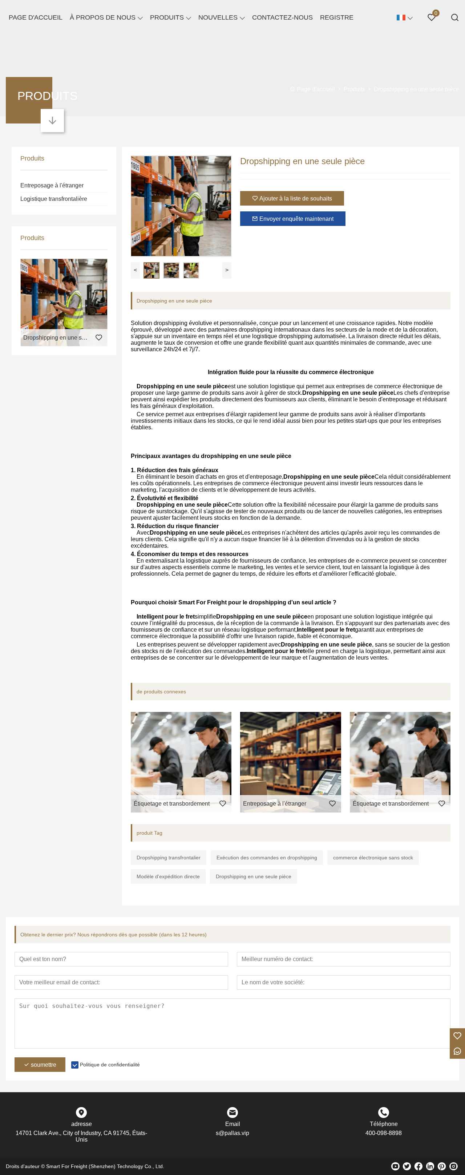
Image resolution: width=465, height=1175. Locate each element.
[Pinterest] (441, 1166)
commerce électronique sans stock (373, 857)
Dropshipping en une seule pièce (253, 876)
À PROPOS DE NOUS (103, 17)
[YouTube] (395, 1166)
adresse (81, 1124)
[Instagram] (453, 1166)
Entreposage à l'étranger (52, 185)
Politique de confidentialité (110, 1064)
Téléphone (384, 1124)
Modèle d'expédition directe (168, 876)
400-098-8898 (383, 1133)
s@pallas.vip (232, 1133)
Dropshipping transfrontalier (169, 857)
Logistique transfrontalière (53, 199)
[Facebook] (418, 1166)
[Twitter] (407, 1166)
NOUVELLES (218, 17)
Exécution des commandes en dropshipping (267, 857)
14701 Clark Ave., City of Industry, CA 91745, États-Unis (81, 1136)
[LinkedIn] (430, 1166)
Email (232, 1124)
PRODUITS (167, 17)
